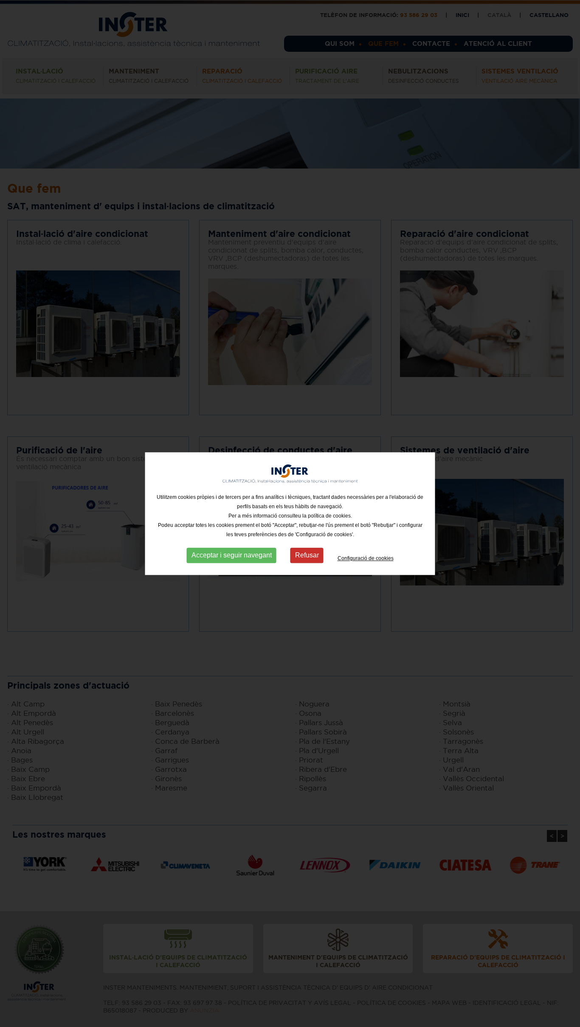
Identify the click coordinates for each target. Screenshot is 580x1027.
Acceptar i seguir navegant (231, 555)
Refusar (307, 555)
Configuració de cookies (366, 559)
